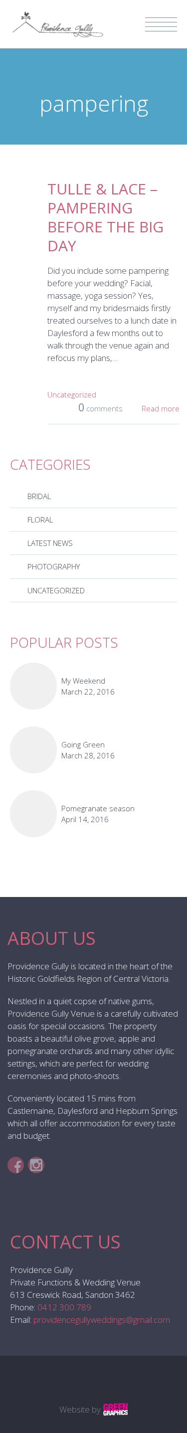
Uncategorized (71, 394)
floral (40, 520)
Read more (161, 408)
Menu (161, 24)
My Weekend (83, 681)
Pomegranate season (98, 808)
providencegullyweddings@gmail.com (101, 1319)
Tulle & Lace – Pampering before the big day (105, 217)
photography (53, 566)
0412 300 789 (64, 1307)
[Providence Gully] (56, 17)
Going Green (83, 744)
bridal (39, 496)
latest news (50, 543)
